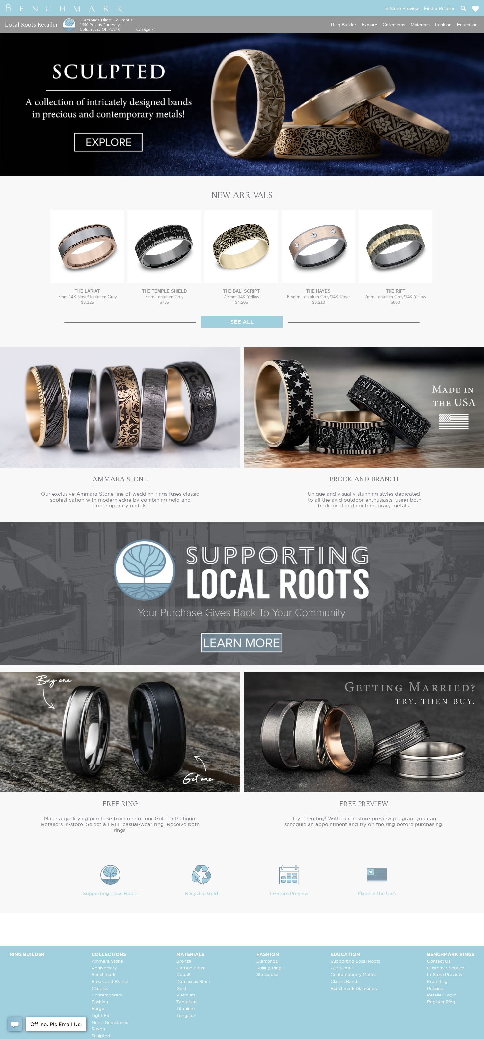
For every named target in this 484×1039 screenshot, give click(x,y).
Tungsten (186, 1016)
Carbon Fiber (190, 968)
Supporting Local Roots (110, 894)
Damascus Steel (193, 982)
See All (242, 322)
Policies (435, 989)
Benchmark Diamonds (354, 989)
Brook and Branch (110, 982)
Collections (394, 24)
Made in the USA (377, 894)
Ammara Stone (107, 961)
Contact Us (438, 961)
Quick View (87, 277)
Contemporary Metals (353, 975)
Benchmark (103, 975)
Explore (369, 24)
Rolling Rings (269, 968)
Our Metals (342, 968)
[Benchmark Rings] (64, 8)
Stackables (267, 975)
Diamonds (267, 961)
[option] (87, 257)
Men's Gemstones (110, 1023)
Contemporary (107, 995)
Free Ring (437, 982)
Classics (100, 989)
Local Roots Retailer (31, 24)
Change (143, 29)
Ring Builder (343, 24)
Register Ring (441, 1002)
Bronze (183, 961)
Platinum (185, 995)
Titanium (185, 1009)
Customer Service (445, 968)
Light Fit (100, 1016)
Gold (181, 989)
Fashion (443, 24)
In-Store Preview (289, 894)
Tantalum (186, 1002)
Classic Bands (345, 982)
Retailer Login (441, 995)
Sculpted (101, 1036)
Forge (98, 1009)
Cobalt (183, 975)
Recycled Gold (201, 894)
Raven (98, 1029)
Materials (420, 24)
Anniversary (104, 968)
